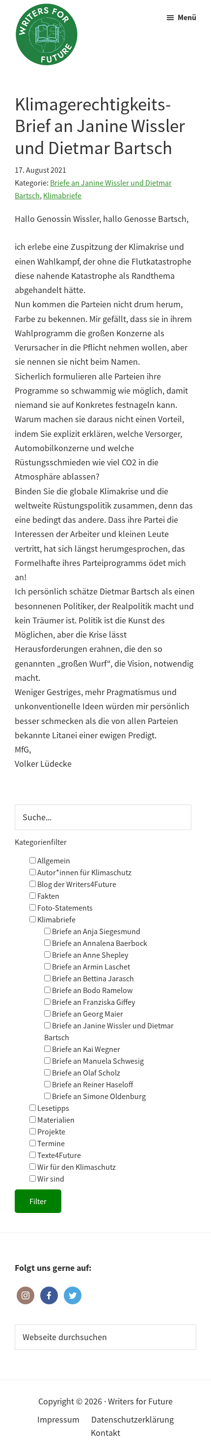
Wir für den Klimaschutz (76, 1167)
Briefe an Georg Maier (87, 1014)
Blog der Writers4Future (76, 884)
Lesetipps (52, 1108)
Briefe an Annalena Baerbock (99, 943)
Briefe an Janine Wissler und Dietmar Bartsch (109, 1031)
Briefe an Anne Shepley (89, 955)
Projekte (50, 1131)
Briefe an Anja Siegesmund (95, 931)
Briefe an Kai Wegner (85, 1049)
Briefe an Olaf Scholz (85, 1072)
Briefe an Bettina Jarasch (92, 978)
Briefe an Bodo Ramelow (91, 990)
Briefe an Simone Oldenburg (98, 1096)
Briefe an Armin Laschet (90, 966)
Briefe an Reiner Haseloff (92, 1084)
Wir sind (50, 1179)
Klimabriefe (62, 195)
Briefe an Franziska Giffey (93, 1002)
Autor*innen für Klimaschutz (84, 872)
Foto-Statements (64, 908)
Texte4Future (58, 1155)
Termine (50, 1143)
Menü (187, 17)
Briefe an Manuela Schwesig (97, 1061)
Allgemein (53, 860)
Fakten (47, 896)
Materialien (55, 1120)
